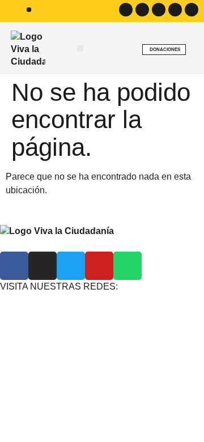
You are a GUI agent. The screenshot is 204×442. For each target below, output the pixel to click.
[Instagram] (142, 9)
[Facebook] (126, 9)
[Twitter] (158, 9)
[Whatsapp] (191, 9)
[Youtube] (175, 9)
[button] (29, 9)
